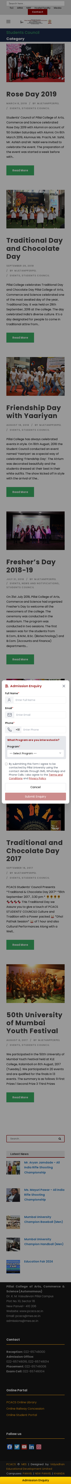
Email (9, 708)
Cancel (35, 787)
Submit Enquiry (35, 796)
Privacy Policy (37, 778)
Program (13, 746)
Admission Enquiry (35, 1480)
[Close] (64, 686)
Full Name (12, 693)
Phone (10, 723)
